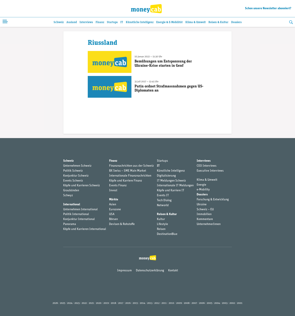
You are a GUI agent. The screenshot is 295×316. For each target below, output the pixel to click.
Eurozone (115, 209)
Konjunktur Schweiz (76, 175)
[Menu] (5, 22)
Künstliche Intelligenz (139, 22)
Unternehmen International (80, 209)
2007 (194, 303)
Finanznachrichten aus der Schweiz (131, 165)
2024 (69, 303)
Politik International (76, 214)
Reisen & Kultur (218, 22)
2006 (202, 303)
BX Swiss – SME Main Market (127, 170)
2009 (179, 303)
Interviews (86, 22)
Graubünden (71, 190)
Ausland (71, 22)
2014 (142, 303)
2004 (217, 303)
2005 (209, 303)
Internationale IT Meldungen (175, 185)
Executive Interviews (210, 170)
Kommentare (205, 219)
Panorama (69, 224)
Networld (163, 205)
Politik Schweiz (73, 170)
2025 (62, 303)
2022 (84, 303)
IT (121, 22)
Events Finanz (118, 185)
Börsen (113, 219)
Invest (113, 190)
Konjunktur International (79, 219)
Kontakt (173, 270)
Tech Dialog (164, 200)
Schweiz (59, 22)
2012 (156, 303)
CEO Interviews (206, 165)
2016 (128, 303)
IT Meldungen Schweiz (171, 180)
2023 (77, 303)
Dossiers (236, 22)
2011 (164, 303)
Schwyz (68, 195)
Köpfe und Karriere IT (170, 190)
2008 (186, 303)
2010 (171, 303)
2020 (98, 303)
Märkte (113, 199)
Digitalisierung (166, 175)
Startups (112, 22)
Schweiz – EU (205, 209)
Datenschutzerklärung (150, 270)
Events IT (163, 195)
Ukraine (202, 204)
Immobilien (204, 214)
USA (111, 214)
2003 (224, 303)
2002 (232, 303)
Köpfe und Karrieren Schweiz (81, 185)
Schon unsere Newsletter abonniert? (268, 8)
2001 (239, 303)
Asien (112, 204)
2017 (120, 303)
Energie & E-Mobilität (169, 22)
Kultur (161, 219)
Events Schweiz (73, 180)
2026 (55, 303)
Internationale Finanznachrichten (130, 175)
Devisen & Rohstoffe (122, 224)
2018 (113, 303)
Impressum (124, 270)
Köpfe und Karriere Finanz (125, 180)
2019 (106, 303)
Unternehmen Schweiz (77, 165)
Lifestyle (162, 224)
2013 (149, 303)
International (71, 204)
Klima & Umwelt (195, 22)
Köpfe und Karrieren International (84, 229)
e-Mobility (203, 189)
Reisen (161, 229)
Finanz (100, 22)
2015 (135, 303)
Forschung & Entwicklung (213, 199)
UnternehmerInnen (209, 224)
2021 (91, 303)
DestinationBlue (167, 234)
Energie (201, 184)
